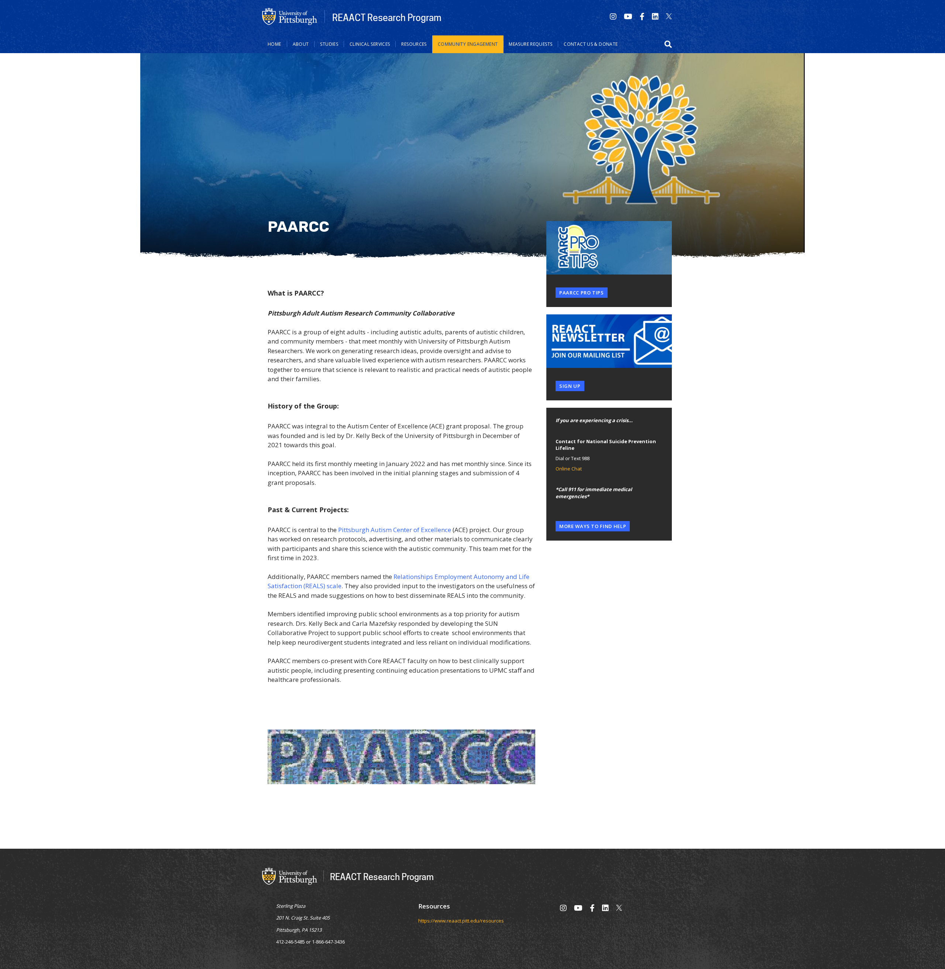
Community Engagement (468, 44)
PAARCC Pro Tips (581, 292)
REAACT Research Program (386, 17)
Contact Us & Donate (591, 44)
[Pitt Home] (289, 16)
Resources (413, 44)
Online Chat (569, 468)
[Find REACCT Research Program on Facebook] (642, 16)
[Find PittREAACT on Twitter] (669, 16)
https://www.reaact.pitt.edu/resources (461, 920)
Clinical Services (370, 44)
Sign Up (570, 386)
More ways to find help (592, 526)
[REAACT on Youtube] (628, 16)
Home (274, 44)
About (301, 44)
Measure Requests (530, 44)
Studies (329, 44)
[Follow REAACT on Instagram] (613, 16)
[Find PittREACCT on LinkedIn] (655, 16)
